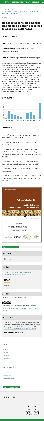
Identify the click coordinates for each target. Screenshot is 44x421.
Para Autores (7, 375)
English (5, 350)
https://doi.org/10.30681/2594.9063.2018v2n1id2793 (24, 43)
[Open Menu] (2, 2)
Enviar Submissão (11, 387)
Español (5, 353)
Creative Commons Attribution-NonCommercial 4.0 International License (19, 308)
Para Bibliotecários (9, 378)
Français (6, 356)
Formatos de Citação (13, 333)
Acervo (11, 9)
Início (4, 9)
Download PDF (11, 247)
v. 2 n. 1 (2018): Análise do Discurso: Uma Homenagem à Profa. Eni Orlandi (21, 12)
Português (6, 359)
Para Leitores (7, 372)
